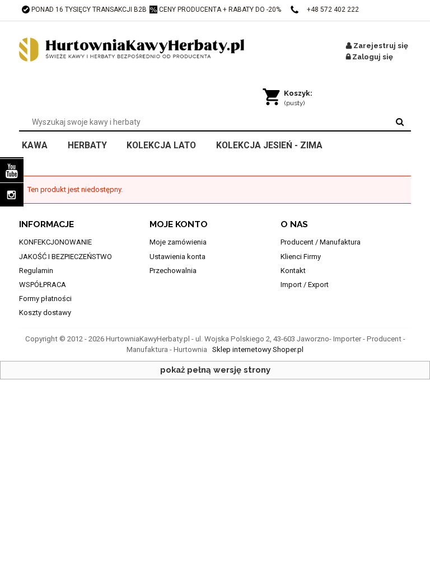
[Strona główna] (145, 50)
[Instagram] (12, 194)
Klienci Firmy (301, 256)
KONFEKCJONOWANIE (55, 242)
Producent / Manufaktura (321, 242)
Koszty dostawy (45, 312)
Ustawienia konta (177, 256)
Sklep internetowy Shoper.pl (257, 349)
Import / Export (305, 284)
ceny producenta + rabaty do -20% (220, 9)
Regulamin (36, 270)
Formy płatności (45, 298)
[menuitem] (42, 144)
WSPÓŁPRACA (42, 284)
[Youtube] (12, 170)
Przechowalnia (173, 270)
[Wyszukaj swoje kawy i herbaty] (400, 122)
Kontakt (293, 270)
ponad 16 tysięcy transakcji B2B (89, 9)
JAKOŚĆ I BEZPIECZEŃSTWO (65, 256)
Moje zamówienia (178, 242)
